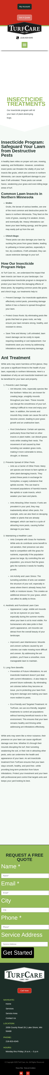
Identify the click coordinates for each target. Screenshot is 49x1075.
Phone (11, 917)
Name (10, 866)
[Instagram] (28, 1073)
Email (10, 883)
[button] (24, 45)
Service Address (21, 935)
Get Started (17, 952)
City (6, 900)
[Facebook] (21, 1073)
